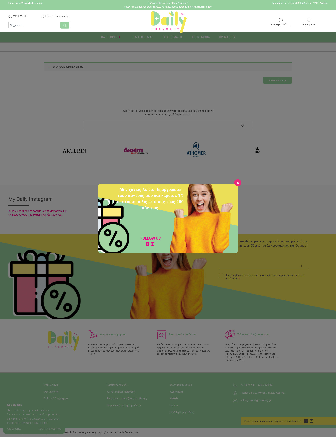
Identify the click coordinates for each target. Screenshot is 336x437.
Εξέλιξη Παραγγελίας (57, 16)
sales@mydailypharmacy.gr (29, 3)
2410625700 (20, 16)
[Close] (237, 182)
